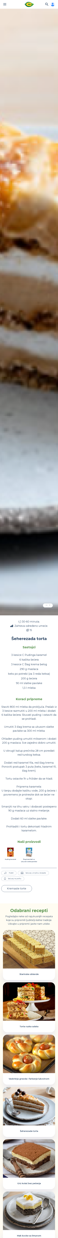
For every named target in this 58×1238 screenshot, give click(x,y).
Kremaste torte (16, 888)
